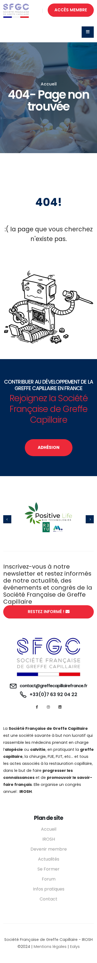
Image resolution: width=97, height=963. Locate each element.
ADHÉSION (49, 447)
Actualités (48, 859)
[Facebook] (37, 707)
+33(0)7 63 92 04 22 (53, 694)
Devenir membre (48, 849)
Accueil (49, 84)
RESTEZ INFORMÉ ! (46, 611)
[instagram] (48, 707)
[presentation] (7, 519)
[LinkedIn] (60, 707)
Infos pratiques (48, 889)
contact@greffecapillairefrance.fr (53, 686)
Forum (49, 879)
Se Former (48, 869)
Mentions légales (50, 946)
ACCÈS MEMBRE (70, 10)
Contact (48, 899)
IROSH (48, 839)
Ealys (75, 946)
